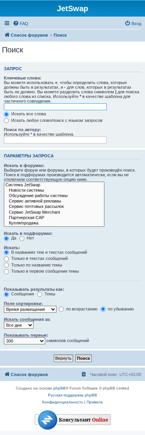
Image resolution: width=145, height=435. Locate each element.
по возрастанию (81, 309)
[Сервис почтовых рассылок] (54, 206)
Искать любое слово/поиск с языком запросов (56, 120)
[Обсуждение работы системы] (54, 196)
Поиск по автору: (22, 129)
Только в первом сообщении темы (44, 271)
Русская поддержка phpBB (72, 395)
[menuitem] (20, 23)
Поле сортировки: (23, 303)
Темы (49, 294)
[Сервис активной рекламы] (54, 201)
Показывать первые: (26, 335)
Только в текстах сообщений (39, 258)
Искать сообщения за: (27, 319)
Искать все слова (28, 113)
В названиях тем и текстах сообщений (48, 252)
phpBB (59, 388)
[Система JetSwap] (54, 185)
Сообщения (22, 294)
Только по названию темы (36, 265)
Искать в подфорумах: (28, 233)
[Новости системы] (54, 190)
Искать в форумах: (24, 165)
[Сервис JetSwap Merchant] (54, 212)
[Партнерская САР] (54, 218)
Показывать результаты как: (34, 289)
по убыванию (120, 309)
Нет (30, 238)
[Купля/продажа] (54, 223)
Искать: (12, 247)
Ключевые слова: (22, 78)
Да (13, 238)
